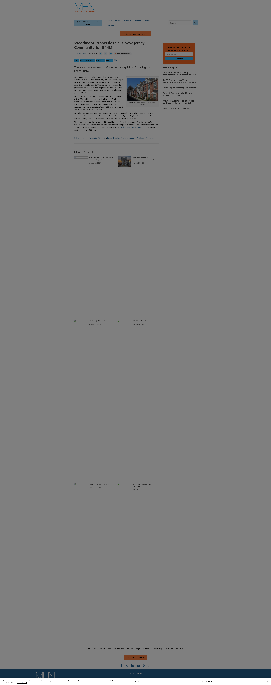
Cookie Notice (22, 683)
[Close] (267, 681)
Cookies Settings (208, 681)
